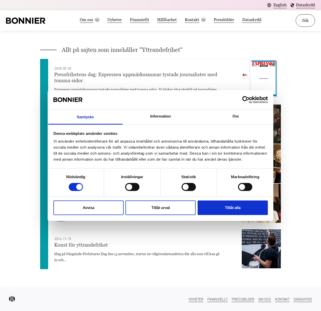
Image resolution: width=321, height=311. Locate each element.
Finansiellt (139, 19)
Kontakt (282, 299)
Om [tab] (235, 116)
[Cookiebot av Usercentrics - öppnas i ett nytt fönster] (246, 99)
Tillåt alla (232, 207)
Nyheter (114, 19)
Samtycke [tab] (85, 117)
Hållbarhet (167, 19)
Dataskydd (251, 19)
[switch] (132, 187)
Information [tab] (160, 116)
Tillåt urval (160, 207)
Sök (305, 20)
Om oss (264, 299)
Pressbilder (224, 19)
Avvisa (88, 207)
